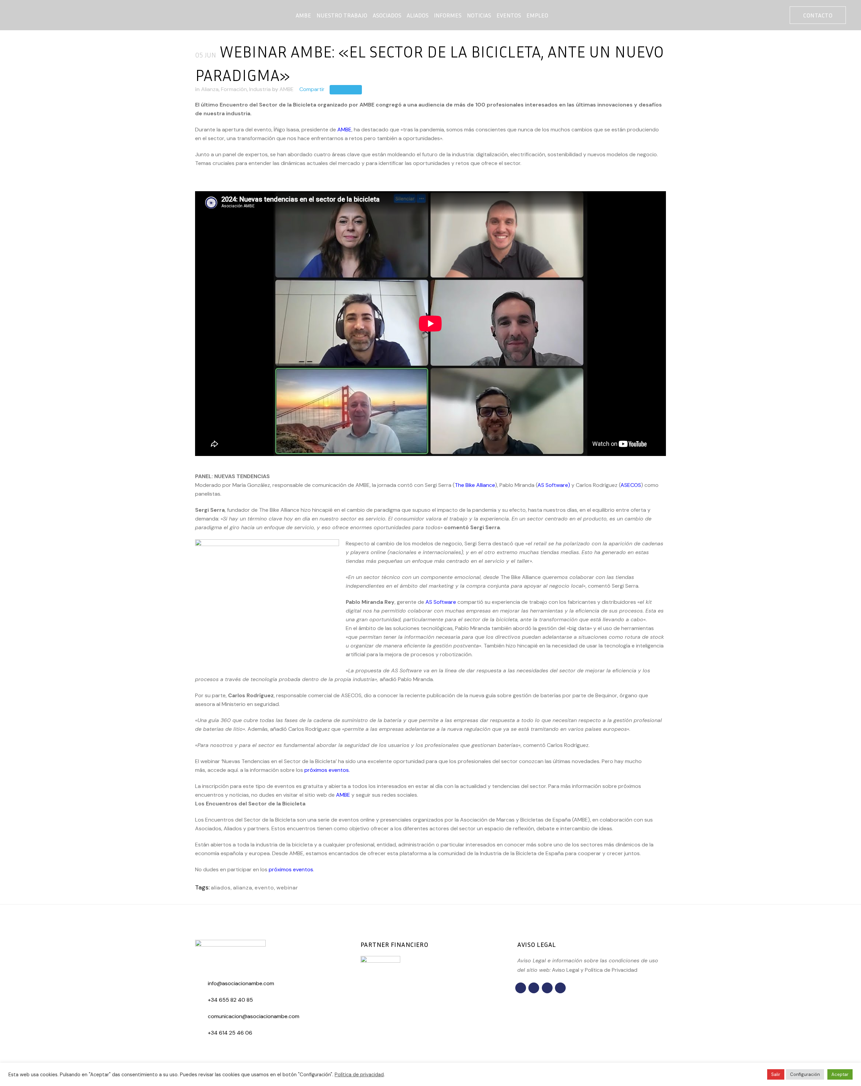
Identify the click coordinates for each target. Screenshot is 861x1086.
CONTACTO (817, 15)
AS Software (552, 485)
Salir (775, 1074)
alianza (242, 887)
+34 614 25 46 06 (230, 1032)
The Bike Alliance (475, 485)
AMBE (286, 89)
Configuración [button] (805, 1074)
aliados (221, 887)
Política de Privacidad (611, 969)
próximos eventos (326, 770)
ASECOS (631, 485)
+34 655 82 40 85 (230, 999)
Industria (260, 89)
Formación (234, 89)
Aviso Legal (565, 969)
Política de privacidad (359, 1075)
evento (264, 887)
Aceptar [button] (840, 1074)
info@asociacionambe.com (241, 983)
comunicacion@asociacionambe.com (253, 1016)
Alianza (210, 89)
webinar (287, 887)
